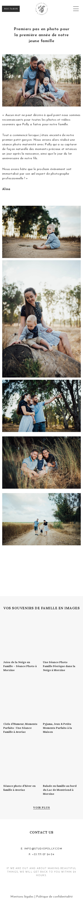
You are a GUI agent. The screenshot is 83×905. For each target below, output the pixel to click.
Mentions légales (21, 896)
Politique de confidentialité (54, 896)
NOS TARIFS (11, 8)
